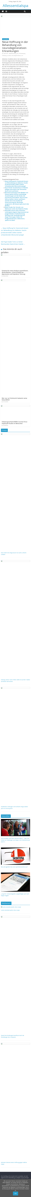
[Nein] (29, 1188)
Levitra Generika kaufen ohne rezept (10, 910)
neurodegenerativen (16, 55)
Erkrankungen (22, 53)
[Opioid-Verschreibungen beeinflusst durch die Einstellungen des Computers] (15, 916)
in (7, 55)
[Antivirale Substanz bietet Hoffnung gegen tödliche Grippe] (15, 1043)
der (18, 53)
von (22, 55)
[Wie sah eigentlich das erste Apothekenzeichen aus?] (15, 848)
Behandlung (13, 53)
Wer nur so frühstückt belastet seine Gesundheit (14, 399)
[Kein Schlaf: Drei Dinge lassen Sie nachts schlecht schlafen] (15, 434)
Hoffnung (4, 55)
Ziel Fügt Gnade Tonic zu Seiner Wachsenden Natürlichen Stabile (13, 243)
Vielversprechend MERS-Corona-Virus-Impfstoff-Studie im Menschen (15, 422)
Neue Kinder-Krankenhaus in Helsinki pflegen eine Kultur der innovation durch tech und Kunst (16, 189)
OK (16, 1193)
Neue (9, 55)
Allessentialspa (15, 5)
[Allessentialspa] (3, 11)
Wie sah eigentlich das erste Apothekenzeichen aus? (14, 867)
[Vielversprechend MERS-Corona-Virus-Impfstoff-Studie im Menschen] (15, 406)
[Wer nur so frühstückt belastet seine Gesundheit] (13, 280)
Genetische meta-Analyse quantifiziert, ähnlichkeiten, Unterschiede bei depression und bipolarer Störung (15, 272)
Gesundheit (5, 39)
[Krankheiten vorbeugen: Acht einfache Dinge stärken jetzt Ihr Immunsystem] (15, 688)
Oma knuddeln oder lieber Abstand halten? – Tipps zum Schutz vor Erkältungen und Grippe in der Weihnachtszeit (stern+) (15, 840)
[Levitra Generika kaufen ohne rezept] (11, 907)
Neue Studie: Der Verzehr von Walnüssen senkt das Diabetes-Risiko (16, 208)
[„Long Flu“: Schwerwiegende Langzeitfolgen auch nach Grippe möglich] (15, 873)
